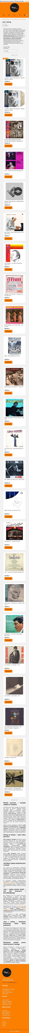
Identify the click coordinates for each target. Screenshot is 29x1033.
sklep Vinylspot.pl (5, 19)
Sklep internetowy (14, 1031)
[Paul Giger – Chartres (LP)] (14, 747)
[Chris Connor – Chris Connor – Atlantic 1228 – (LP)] (14, 593)
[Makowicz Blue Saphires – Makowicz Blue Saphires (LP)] (14, 191)
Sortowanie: (6, 48)
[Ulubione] (14, 15)
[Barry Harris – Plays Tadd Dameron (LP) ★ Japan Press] (14, 222)
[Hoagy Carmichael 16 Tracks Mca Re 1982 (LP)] (14, 407)
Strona (13, 55)
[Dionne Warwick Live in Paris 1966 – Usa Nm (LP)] (14, 315)
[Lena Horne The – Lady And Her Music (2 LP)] (14, 438)
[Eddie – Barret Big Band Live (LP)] (14, 346)
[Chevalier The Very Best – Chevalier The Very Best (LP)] (14, 284)
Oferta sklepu (5, 993)
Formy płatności (6, 990)
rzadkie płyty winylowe (8, 883)
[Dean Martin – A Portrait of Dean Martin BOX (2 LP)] (14, 624)
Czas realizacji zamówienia (8, 989)
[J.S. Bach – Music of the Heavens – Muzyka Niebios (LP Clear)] (14, 98)
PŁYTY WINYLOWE (14, 19)
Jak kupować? (5, 999)
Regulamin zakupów (7, 1002)
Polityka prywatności (7, 1001)
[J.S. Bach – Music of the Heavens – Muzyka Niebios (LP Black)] (14, 68)
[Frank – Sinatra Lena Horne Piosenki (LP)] (14, 160)
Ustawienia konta (6, 1015)
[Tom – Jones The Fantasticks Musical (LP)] (14, 562)
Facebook (4, 1022)
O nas (3, 1021)
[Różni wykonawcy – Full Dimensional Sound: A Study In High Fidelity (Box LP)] (14, 778)
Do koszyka (8, 84)
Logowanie (4, 1010)
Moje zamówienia (6, 1012)
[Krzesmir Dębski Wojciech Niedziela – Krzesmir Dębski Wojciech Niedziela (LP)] (14, 129)
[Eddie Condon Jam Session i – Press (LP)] (14, 377)
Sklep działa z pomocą (8, 982)
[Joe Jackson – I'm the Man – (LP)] (14, 655)
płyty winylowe (20, 906)
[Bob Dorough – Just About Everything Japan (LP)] (14, 253)
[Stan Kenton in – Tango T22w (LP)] (14, 531)
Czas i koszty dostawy (7, 992)
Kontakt (4, 1025)
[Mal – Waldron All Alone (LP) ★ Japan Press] (14, 469)
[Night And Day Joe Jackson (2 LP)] (14, 500)
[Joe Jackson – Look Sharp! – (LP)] (14, 685)
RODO (3, 1024)
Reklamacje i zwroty (6, 1004)
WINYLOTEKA (23, 19)
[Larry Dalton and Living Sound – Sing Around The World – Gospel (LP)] (14, 716)
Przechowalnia (5, 1013)
